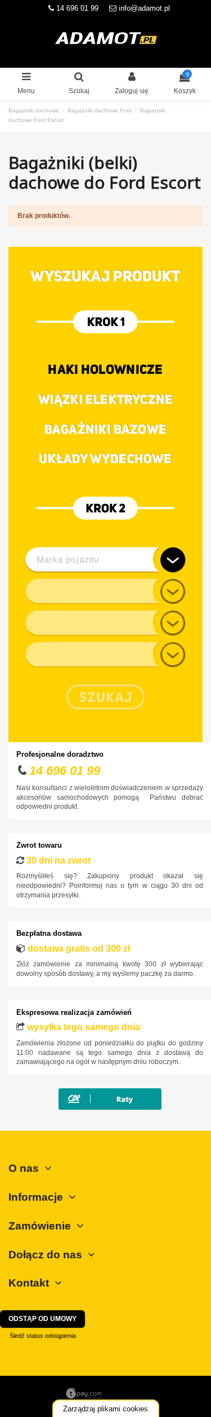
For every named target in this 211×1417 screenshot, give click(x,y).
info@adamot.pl (144, 8)
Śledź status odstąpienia (43, 1335)
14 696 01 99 (76, 8)
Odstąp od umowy (42, 1319)
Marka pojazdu (68, 560)
